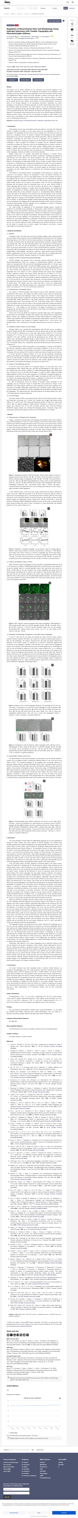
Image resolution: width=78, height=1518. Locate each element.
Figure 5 (20, 656)
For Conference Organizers (29, 1475)
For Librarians (25, 1469)
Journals (6, 14)
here (27, 1380)
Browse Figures (25, 80)
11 (55, 157)
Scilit (41, 1469)
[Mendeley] (27, 1335)
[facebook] (18, 1335)
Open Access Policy (8, 1467)
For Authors (25, 1462)
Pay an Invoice (7, 1464)
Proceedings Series (45, 1478)
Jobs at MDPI (6, 1471)
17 (9, 171)
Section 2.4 (10, 760)
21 (19, 186)
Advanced (72, 8)
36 (60, 886)
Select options (8, 1489)
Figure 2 (23, 495)
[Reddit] (24, 1335)
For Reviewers (26, 1464)
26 (15, 299)
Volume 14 (20, 14)
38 (28, 918)
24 (57, 245)
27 (32, 875)
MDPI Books (43, 1464)
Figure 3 (22, 572)
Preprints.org (43, 1467)
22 (31, 205)
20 (59, 184)
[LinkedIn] (14, 1335)
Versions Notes (38, 80)
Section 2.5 (31, 400)
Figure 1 (26, 427)
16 (7, 171)
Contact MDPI (7, 1469)
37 (27, 918)
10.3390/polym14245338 (37, 14)
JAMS (41, 1475)
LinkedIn (60, 1462)
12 (56, 157)
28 (34, 875)
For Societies (25, 1473)
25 (15, 249)
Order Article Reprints (54, 21)
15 (34, 161)
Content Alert (39, 1450)
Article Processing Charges (10, 1462)
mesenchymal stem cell (51, 120)
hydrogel (40, 120)
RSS (33, 1450)
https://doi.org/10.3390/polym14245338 (34, 66)
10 (53, 157)
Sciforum (42, 1462)
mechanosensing (18, 120)
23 (27, 214)
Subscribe (7, 1497)
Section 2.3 (11, 344)
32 (20, 880)
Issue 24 (27, 14)
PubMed (13, 1048)
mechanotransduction (30, 120)
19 (57, 184)
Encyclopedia (43, 1473)
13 (58, 157)
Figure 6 (34, 764)
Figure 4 (46, 646)
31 (39, 875)
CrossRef (58, 1046)
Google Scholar (50, 1046)
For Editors (25, 1467)
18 (11, 171)
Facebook (61, 1464)
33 (55, 886)
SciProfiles (43, 1471)
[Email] (8, 1335)
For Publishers (26, 1471)
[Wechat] (21, 1335)
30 (38, 875)
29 (36, 875)
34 (57, 886)
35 (58, 886)
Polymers (13, 14)
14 (32, 161)
